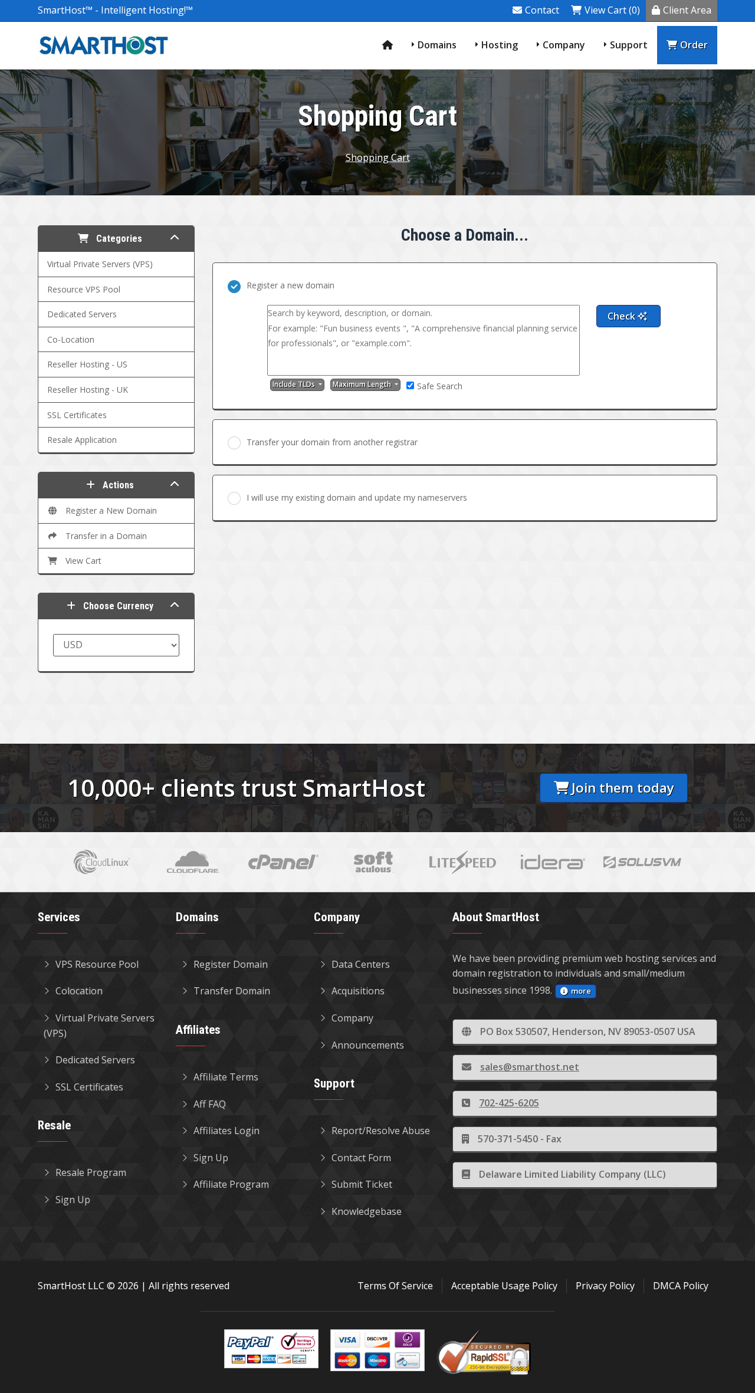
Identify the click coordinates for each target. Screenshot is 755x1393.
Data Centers (360, 964)
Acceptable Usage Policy (504, 1285)
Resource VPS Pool (83, 289)
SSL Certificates (77, 414)
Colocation (79, 990)
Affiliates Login (226, 1130)
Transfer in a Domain (104, 535)
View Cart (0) (612, 10)
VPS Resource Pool (97, 964)
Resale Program (90, 1172)
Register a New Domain (109, 510)
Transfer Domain (231, 990)
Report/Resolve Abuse (380, 1130)
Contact (542, 10)
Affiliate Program (231, 1184)
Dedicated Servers (82, 314)
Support (629, 44)
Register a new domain (290, 285)
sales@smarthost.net (529, 1066)
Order (694, 44)
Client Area (687, 10)
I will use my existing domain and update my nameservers (357, 497)
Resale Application (82, 439)
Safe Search (439, 386)
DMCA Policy (680, 1285)
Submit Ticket (361, 1184)
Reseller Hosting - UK (87, 389)
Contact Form (361, 1157)
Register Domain (230, 964)
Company (564, 44)
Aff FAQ (209, 1104)
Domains (437, 44)
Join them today (623, 787)
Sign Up (72, 1199)
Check (623, 316)
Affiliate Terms (225, 1076)
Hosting (499, 44)
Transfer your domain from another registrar (332, 442)
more (581, 990)
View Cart (81, 560)
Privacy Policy (605, 1285)
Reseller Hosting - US (87, 364)
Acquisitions (358, 990)
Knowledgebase (366, 1211)
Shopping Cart (378, 157)
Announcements (367, 1045)
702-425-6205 (509, 1102)
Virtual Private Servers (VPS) (100, 264)
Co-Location (70, 339)
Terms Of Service (395, 1285)
